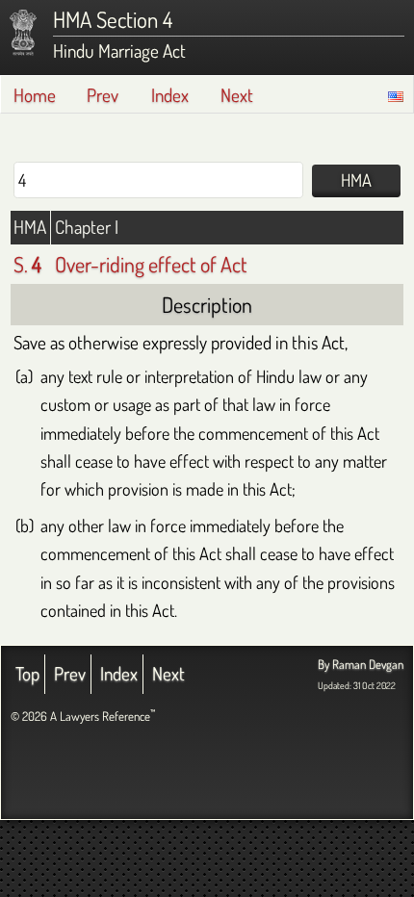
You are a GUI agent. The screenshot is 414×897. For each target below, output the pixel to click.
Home (34, 95)
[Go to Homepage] (23, 33)
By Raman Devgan (360, 664)
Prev (102, 95)
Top (27, 673)
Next (236, 95)
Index (170, 95)
